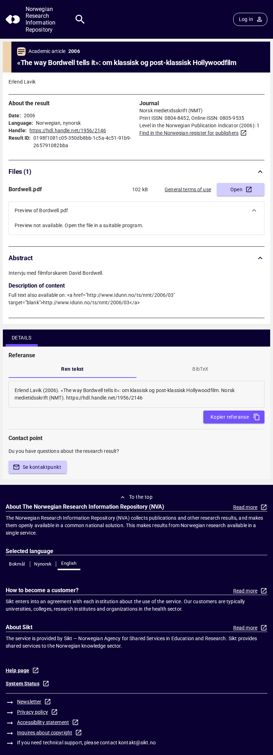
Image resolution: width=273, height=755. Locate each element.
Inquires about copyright (44, 732)
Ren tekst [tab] (72, 369)
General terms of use (188, 189)
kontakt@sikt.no (137, 742)
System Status (22, 683)
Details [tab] (22, 338)
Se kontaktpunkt (42, 467)
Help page (17, 670)
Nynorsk (43, 564)
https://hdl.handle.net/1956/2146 (68, 130)
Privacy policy (32, 712)
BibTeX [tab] (200, 369)
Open (236, 189)
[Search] (80, 19)
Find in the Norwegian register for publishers (189, 133)
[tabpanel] (136, 394)
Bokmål (17, 564)
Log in (246, 19)
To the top (140, 497)
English (69, 563)
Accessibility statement (43, 722)
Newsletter (29, 702)
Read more (245, 507)
